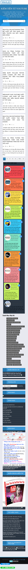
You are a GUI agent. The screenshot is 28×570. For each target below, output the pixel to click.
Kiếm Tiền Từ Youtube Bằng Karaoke (11, 518)
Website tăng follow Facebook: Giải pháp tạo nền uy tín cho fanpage (15, 208)
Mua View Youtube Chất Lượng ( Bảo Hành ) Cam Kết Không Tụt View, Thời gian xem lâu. (13, 521)
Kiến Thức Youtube (7, 422)
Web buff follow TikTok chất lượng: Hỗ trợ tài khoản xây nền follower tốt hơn (13, 75)
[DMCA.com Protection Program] (14, 561)
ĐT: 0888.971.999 (8, 568)
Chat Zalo (5, 564)
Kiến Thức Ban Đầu (7, 410)
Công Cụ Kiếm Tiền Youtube (13, 322)
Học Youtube (6, 418)
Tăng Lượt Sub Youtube (12, 352)
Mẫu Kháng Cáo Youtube (12, 334)
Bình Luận (12, 37)
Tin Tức (9, 358)
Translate (8, 388)
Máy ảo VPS (16, 332)
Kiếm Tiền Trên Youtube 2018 (13, 328)
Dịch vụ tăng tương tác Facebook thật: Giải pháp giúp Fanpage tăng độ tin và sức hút (13, 140)
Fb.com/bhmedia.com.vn (9, 468)
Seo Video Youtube (7, 416)
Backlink (9, 318)
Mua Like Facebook (11, 336)
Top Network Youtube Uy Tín (9, 536)
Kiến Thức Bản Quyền (7, 412)
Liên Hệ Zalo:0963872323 (9, 404)
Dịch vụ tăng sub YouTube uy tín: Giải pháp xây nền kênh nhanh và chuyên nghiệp (12, 238)
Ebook (8, 324)
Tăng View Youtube (18, 354)
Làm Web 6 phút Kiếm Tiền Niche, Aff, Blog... (12, 516)
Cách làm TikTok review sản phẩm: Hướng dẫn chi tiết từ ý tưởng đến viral (16, 194)
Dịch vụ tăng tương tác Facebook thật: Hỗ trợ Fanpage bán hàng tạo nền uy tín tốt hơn (13, 54)
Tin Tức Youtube (6, 420)
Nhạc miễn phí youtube (12, 342)
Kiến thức (9, 332)
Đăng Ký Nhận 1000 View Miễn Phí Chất (11, 526)
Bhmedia (15, 318)
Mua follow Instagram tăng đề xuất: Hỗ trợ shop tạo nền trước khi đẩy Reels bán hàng (13, 32)
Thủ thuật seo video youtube (13, 356)
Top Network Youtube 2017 (13, 360)
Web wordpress (17, 364)
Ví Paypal (9, 364)
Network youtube (11, 340)
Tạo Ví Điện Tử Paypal (19, 346)
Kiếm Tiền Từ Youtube (19, 559)
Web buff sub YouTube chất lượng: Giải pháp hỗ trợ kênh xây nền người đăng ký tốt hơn (13, 97)
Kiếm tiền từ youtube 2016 (13, 330)
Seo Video (9, 346)
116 (20, 159)
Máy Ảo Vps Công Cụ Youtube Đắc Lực (11, 524)
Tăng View (9, 354)
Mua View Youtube (11, 338)
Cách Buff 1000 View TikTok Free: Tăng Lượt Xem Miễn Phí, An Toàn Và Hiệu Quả (11, 287)
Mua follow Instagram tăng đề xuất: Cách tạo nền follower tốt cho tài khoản (13, 119)
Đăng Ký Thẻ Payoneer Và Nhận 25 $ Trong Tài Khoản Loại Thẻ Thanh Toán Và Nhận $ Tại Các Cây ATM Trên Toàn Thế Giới (14, 533)
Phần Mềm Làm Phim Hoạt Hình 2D (15, 344)
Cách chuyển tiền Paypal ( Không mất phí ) (12, 528)
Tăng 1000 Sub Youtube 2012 (14, 348)
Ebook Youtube (6, 414)
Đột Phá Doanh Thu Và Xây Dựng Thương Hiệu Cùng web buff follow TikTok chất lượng (16, 303)
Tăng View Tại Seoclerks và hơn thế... (11, 530)
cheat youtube (10, 320)
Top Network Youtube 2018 (13, 362)
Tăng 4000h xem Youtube (13, 350)
